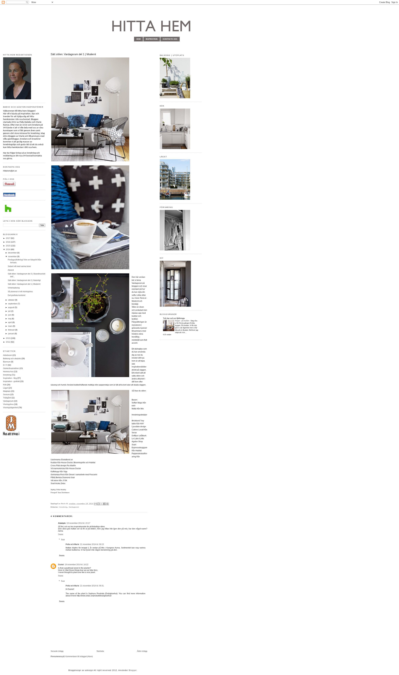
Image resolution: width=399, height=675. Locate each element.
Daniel (61, 564)
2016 (8, 242)
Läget (5, 388)
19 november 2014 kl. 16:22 (76, 564)
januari (11, 334)
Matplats (6, 391)
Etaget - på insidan (182, 321)
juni (10, 315)
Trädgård (7, 398)
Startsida (100, 651)
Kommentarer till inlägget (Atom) (79, 656)
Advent (11, 270)
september (13, 304)
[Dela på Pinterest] (107, 503)
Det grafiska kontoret (16, 295)
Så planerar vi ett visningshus (20, 291)
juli (9, 311)
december (12, 253)
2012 (8, 342)
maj (10, 319)
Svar (63, 540)
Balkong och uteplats (12, 358)
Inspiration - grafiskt (11, 381)
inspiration (152, 39)
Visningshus (8, 404)
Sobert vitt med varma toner (19, 266)
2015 (8, 246)
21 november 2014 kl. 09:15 (92, 544)
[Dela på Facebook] (104, 503)
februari (11, 330)
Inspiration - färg (10, 378)
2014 (8, 249)
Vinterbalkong (14, 288)
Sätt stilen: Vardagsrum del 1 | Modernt (24, 284)
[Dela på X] (101, 503)
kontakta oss (170, 39)
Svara (60, 534)
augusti (11, 307)
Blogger (133, 670)
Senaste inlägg (57, 651)
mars (10, 326)
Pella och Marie (72, 544)
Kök (4, 385)
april (10, 322)
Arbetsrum (7, 355)
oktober (11, 300)
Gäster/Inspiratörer (11, 368)
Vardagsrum (8, 401)
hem (138, 39)
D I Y (5, 365)
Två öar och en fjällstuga (174, 318)
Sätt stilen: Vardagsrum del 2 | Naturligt (24, 280)
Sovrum (6, 394)
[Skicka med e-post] (95, 503)
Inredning (7, 375)
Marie (63, 503)
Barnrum (6, 362)
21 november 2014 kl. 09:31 (92, 586)
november (12, 256)
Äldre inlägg (142, 651)
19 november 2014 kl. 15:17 (78, 523)
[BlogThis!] (98, 503)
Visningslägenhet (10, 407)
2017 (8, 238)
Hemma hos (8, 372)
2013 (8, 338)
